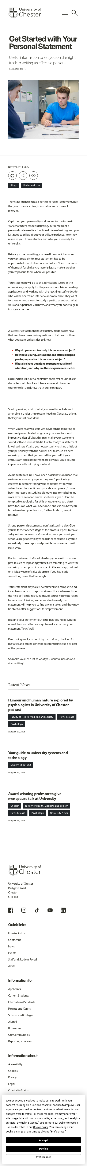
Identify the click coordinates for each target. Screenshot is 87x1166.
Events (12, 953)
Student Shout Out (21, 764)
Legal (11, 1084)
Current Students (18, 995)
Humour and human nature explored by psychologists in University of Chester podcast (40, 705)
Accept (43, 1140)
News (11, 946)
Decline (43, 1148)
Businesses (14, 1028)
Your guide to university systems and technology (38, 755)
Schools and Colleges (20, 1015)
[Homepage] (24, 13)
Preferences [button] (57, 1131)
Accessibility (15, 1064)
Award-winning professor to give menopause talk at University (34, 796)
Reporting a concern (20, 1041)
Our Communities (19, 1035)
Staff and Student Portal (22, 959)
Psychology (17, 724)
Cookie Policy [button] (40, 1127)
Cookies (13, 1071)
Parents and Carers (19, 1008)
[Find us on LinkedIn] (63, 910)
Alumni (12, 1022)
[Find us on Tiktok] (36, 910)
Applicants (14, 989)
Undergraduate (31, 185)
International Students (21, 1002)
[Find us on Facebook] (10, 910)
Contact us (14, 940)
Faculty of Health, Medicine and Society (32, 716)
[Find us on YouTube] (50, 910)
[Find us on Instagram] (23, 910)
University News (59, 812)
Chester (15, 805)
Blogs (14, 185)
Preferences (43, 1157)
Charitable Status (18, 1090)
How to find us (17, 933)
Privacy (12, 1077)
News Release (67, 716)
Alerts (11, 966)
